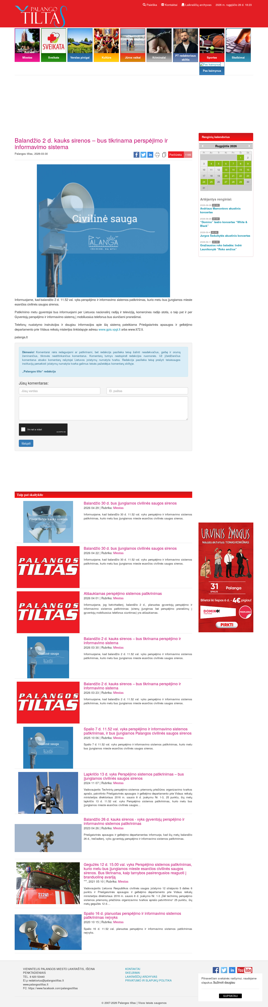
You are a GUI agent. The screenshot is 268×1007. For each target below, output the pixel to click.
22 (240, 175)
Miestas (118, 508)
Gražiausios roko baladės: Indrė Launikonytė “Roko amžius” (221, 247)
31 (204, 187)
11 (211, 169)
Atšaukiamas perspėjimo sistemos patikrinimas (123, 593)
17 (204, 175)
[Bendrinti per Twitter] (143, 154)
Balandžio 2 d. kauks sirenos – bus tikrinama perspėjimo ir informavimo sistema (132, 640)
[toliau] (249, 146)
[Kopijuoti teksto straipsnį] (164, 154)
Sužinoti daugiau (224, 982)
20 (226, 175)
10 (204, 169)
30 (248, 181)
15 (240, 169)
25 (211, 181)
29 (240, 181)
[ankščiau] (202, 146)
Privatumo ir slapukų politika (148, 980)
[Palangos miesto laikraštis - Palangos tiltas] (42, 13)
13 (226, 169)
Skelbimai (132, 973)
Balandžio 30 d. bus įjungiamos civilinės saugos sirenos (130, 503)
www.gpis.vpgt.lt (109, 329)
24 (204, 181)
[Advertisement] (134, 105)
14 (233, 169)
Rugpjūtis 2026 (226, 146)
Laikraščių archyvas (197, 4)
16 (248, 169)
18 (211, 175)
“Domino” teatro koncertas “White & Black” (223, 224)
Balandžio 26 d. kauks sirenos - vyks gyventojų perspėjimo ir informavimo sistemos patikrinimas (134, 821)
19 (218, 175)
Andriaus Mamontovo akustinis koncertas (220, 210)
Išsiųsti (26, 443)
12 (218, 169)
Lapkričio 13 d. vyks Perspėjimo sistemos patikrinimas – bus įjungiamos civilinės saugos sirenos (134, 776)
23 (248, 175)
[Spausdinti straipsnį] (157, 154)
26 (218, 181)
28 (233, 181)
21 (233, 175)
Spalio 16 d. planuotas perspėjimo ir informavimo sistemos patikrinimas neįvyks (132, 915)
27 (226, 181)
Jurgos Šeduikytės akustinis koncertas (225, 236)
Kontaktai (170, 4)
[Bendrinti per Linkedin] (150, 154)
